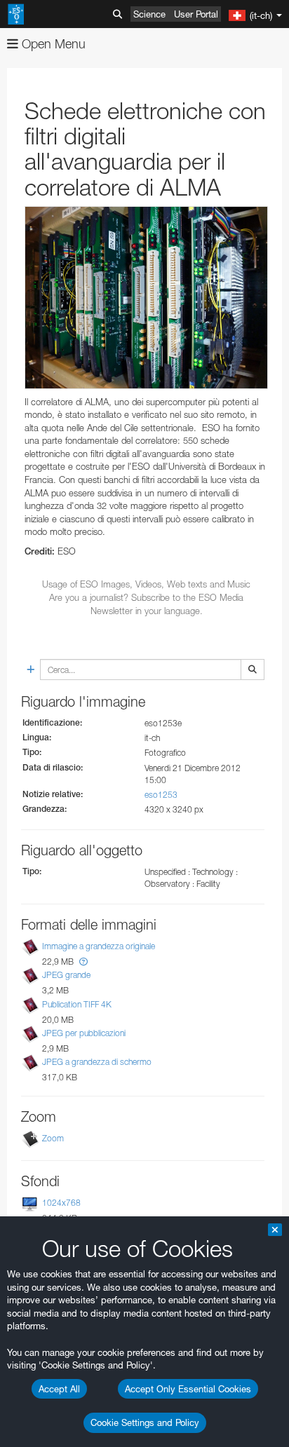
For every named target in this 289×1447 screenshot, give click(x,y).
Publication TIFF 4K (77, 1004)
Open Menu (52, 43)
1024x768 (61, 1202)
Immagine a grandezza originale (98, 946)
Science (149, 14)
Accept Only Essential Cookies (188, 1388)
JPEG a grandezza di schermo (97, 1062)
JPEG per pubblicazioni (84, 1033)
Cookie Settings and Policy (144, 1422)
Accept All (59, 1388)
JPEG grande (66, 975)
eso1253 (160, 794)
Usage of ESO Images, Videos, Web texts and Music (146, 584)
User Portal (196, 14)
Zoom (53, 1138)
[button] (83, 961)
